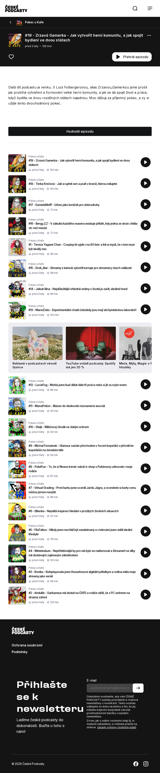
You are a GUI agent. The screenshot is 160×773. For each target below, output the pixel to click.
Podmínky (20, 652)
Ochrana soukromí (27, 645)
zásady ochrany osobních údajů (116, 727)
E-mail (91, 680)
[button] (135, 8)
